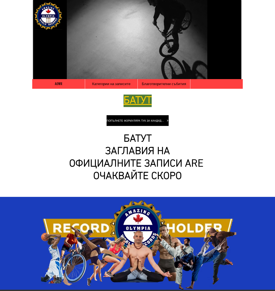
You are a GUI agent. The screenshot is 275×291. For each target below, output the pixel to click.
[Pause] (38, 73)
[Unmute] (46, 73)
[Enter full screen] (235, 73)
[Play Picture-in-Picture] (228, 73)
